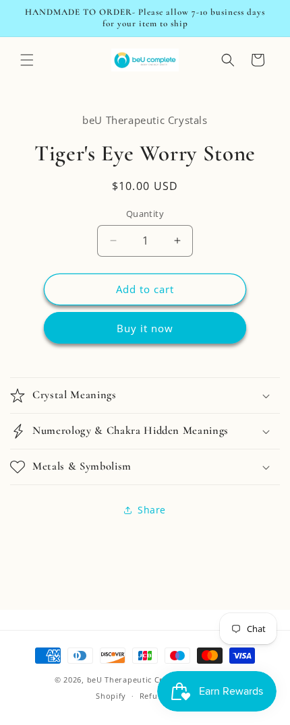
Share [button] (152, 509)
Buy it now (145, 328)
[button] (27, 60)
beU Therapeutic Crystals (136, 679)
